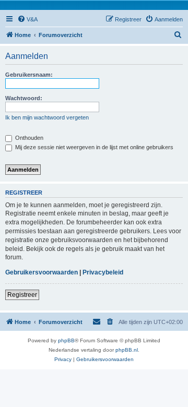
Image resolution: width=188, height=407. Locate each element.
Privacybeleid (103, 272)
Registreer (22, 294)
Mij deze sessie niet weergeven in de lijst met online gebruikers (93, 147)
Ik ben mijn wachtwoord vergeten (47, 117)
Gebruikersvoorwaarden (41, 272)
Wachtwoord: (23, 98)
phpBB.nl (126, 350)
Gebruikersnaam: (29, 74)
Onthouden (28, 138)
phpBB (66, 340)
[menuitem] (27, 19)
